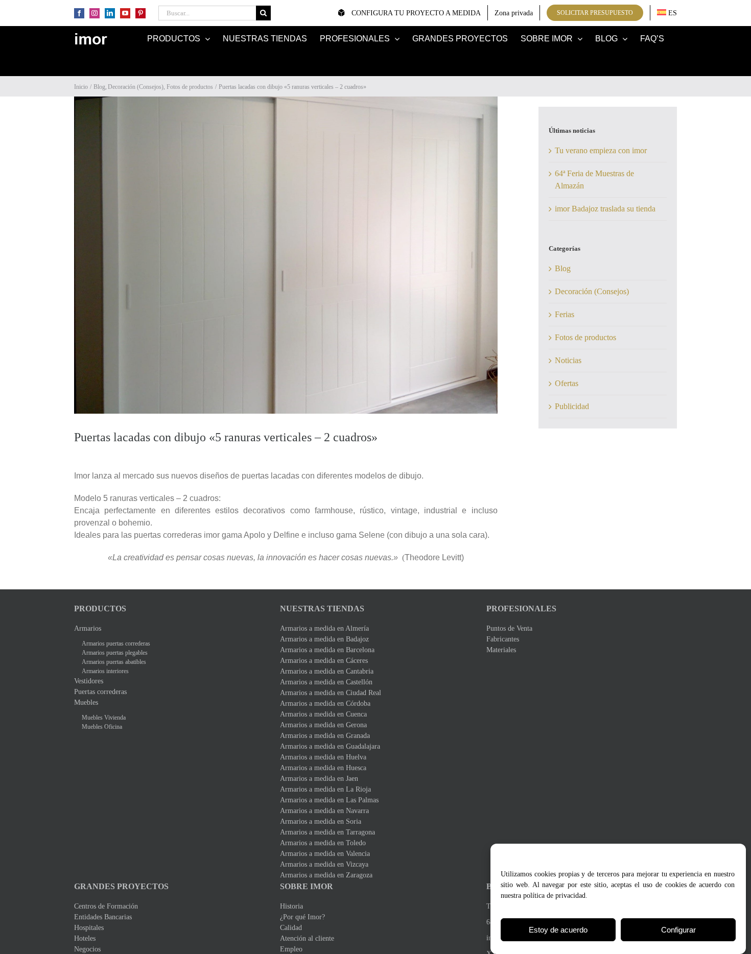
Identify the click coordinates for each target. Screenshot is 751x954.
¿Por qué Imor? (302, 917)
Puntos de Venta (509, 628)
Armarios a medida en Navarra (324, 811)
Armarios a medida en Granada (325, 736)
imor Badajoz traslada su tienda (605, 208)
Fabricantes (502, 639)
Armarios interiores (105, 671)
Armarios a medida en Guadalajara (330, 746)
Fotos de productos (585, 337)
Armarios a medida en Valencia (325, 853)
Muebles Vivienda (104, 717)
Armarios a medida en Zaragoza (326, 875)
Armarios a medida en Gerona (323, 725)
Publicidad (572, 406)
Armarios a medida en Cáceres (324, 660)
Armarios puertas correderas (116, 643)
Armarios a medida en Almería (324, 628)
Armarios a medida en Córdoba (325, 703)
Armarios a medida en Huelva (323, 757)
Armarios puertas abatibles (114, 661)
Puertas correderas (100, 692)
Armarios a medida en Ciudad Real (330, 693)
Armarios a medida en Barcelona (327, 650)
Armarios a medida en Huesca (323, 768)
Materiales (501, 650)
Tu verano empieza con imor (601, 150)
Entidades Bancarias (103, 917)
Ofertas (566, 383)
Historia (291, 906)
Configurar (678, 929)
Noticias (568, 360)
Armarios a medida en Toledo (323, 843)
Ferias (564, 314)
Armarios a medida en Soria (320, 821)
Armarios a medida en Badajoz (324, 639)
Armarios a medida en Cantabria (326, 671)
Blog (563, 268)
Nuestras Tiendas (322, 608)
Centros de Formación (106, 906)
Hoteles (85, 938)
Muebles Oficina (102, 726)
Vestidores (88, 681)
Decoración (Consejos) (592, 291)
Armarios (87, 628)
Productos (100, 608)
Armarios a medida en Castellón (326, 682)
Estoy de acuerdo (558, 929)
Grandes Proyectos (121, 886)
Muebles (86, 702)
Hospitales (89, 928)
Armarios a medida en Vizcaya (324, 864)
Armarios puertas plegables (115, 652)
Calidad (291, 928)
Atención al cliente (307, 938)
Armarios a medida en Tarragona (327, 832)
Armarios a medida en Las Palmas (329, 800)
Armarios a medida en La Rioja (325, 789)
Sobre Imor (306, 886)
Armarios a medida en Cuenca (323, 714)
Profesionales (521, 608)
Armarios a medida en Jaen (319, 778)
